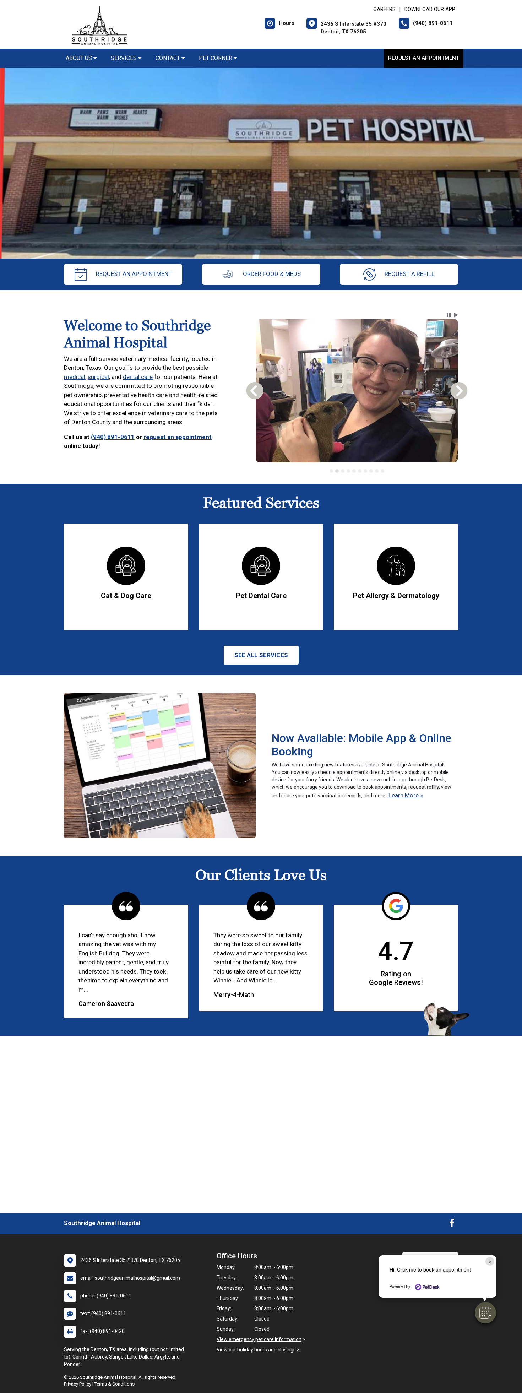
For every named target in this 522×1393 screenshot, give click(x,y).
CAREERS (384, 9)
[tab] (331, 471)
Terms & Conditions (114, 1384)
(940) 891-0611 (113, 436)
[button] (485, 1312)
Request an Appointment (423, 58)
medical (74, 376)
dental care (138, 376)
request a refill (410, 273)
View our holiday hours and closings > (258, 1350)
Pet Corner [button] (216, 58)
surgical (98, 376)
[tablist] (357, 471)
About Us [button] (79, 58)
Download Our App (429, 9)
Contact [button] (168, 58)
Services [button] (124, 58)
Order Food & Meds (272, 273)
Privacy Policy (77, 1384)
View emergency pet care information (259, 1339)
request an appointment (134, 273)
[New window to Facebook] (452, 1224)
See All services (261, 654)
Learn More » (405, 795)
